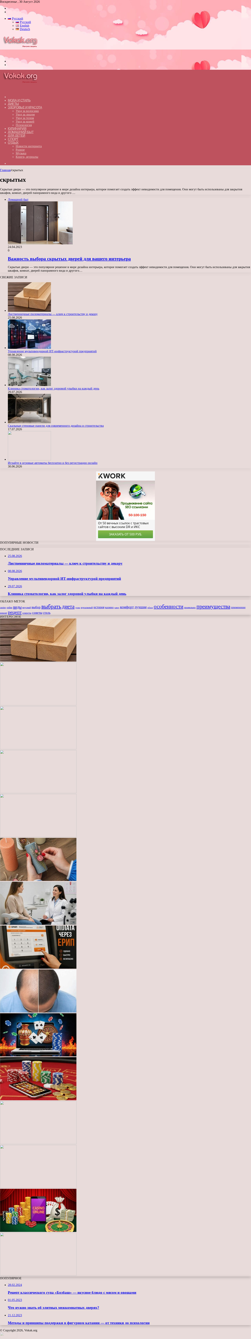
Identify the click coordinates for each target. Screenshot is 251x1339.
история (99, 607)
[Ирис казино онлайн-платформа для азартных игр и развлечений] (38, 1143)
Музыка (21, 153)
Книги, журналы (27, 156)
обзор (150, 608)
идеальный (87, 607)
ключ (117, 608)
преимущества (213, 606)
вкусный (26, 607)
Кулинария (17, 128)
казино (109, 607)
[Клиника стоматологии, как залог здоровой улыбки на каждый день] (29, 385)
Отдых (13, 142)
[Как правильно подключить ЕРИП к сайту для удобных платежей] (38, 967)
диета (68, 606)
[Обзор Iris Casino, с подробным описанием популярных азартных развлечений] (38, 1099)
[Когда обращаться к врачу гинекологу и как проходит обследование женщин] (38, 923)
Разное (20, 149)
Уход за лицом (25, 114)
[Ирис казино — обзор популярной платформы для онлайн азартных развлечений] (38, 1187)
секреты (26, 613)
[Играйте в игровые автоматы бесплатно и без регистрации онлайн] (29, 459)
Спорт (13, 139)
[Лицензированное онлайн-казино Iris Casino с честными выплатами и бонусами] (38, 1230)
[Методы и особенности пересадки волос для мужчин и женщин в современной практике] (38, 1011)
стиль (46, 612)
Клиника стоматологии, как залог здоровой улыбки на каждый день (53, 388)
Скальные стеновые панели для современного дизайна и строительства (56, 425)
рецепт (15, 612)
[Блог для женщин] (22, 54)
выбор (36, 607)
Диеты (13, 104)
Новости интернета (29, 146)
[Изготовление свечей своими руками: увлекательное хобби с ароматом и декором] (38, 880)
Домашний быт (21, 132)
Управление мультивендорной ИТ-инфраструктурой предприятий (52, 351)
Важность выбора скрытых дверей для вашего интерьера (69, 258)
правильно (190, 607)
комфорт (127, 607)
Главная (5, 170)
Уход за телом (25, 118)
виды (17, 607)
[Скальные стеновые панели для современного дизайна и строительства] (29, 422)
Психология (24, 125)
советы (37, 613)
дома (77, 608)
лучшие (141, 607)
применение (238, 607)
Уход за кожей (25, 121)
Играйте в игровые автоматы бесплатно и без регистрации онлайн (52, 463)
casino (3, 607)
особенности (168, 606)
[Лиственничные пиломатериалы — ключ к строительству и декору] (29, 310)
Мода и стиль (19, 100)
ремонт (3, 613)
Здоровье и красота (25, 107)
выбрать (51, 606)
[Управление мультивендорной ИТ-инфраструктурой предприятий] (29, 347)
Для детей (16, 135)
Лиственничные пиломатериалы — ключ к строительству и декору (53, 314)
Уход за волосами (27, 111)
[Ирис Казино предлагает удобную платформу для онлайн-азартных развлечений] (38, 1055)
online (9, 607)
